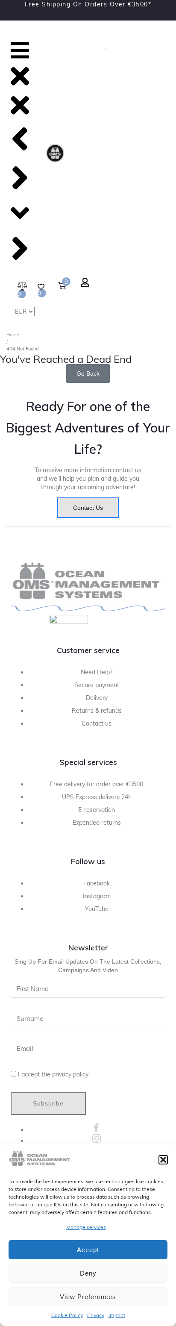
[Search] (102, 48)
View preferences (88, 1296)
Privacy (95, 1315)
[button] (163, 1159)
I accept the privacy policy (53, 1074)
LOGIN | (73, 14)
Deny (88, 1273)
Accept (88, 1249)
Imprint (117, 1315)
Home (12, 335)
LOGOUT (102, 14)
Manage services (86, 1227)
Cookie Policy (67, 1315)
